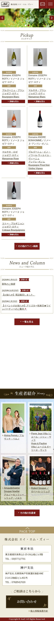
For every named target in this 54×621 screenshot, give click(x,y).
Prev (2, 18)
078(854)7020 (18, 582)
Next (52, 18)
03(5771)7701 (18, 559)
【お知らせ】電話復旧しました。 (18, 295)
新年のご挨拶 (8, 284)
